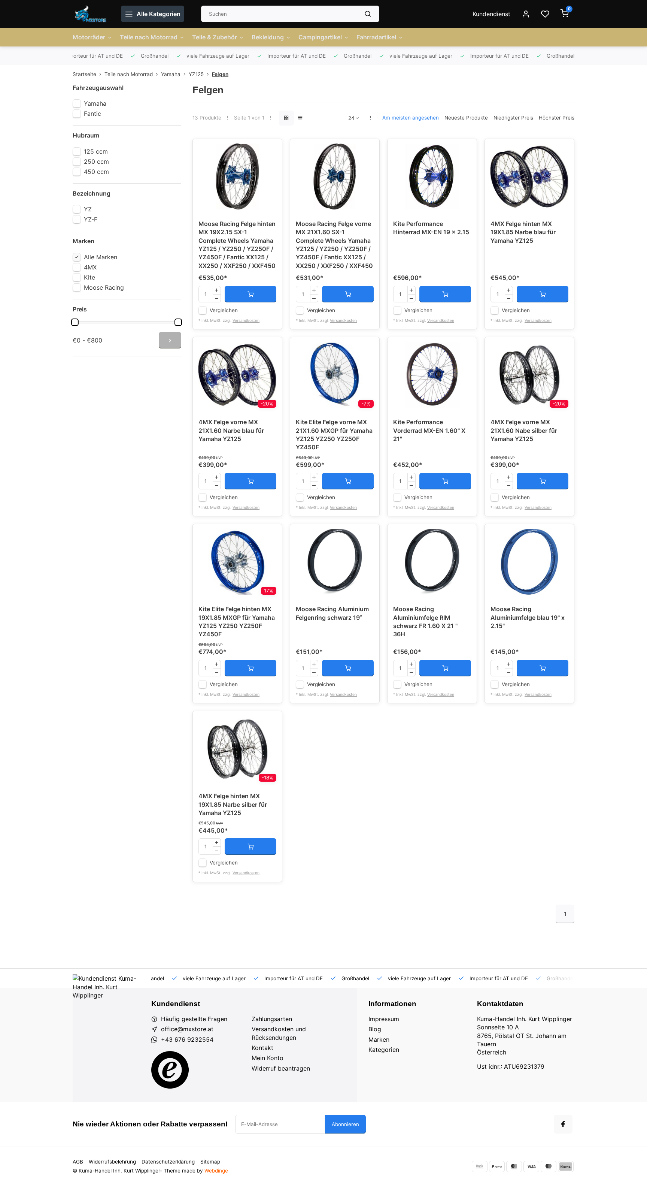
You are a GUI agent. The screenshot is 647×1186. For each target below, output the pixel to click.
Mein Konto (267, 1058)
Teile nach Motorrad (148, 37)
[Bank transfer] (479, 1166)
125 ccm (96, 151)
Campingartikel (320, 37)
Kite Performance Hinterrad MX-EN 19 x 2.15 (431, 228)
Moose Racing (104, 287)
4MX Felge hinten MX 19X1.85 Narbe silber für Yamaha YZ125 (232, 804)
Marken (378, 1039)
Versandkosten (246, 320)
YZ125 (196, 74)
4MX (90, 267)
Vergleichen (224, 310)
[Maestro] (548, 1166)
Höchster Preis (556, 118)
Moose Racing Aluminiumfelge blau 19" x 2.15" (527, 617)
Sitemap (210, 1162)
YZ (88, 209)
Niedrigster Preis (513, 118)
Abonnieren (345, 1124)
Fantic (92, 113)
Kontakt (262, 1047)
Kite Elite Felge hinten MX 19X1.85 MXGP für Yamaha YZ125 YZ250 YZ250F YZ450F (236, 621)
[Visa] (531, 1166)
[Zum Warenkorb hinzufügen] (250, 294)
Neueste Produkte (466, 118)
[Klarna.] (566, 1166)
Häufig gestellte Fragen (194, 1019)
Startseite (84, 74)
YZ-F (90, 219)
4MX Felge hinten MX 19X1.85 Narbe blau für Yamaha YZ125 (523, 232)
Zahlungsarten (272, 1019)
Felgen (220, 74)
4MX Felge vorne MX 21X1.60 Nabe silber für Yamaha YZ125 (523, 430)
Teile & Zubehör (214, 37)
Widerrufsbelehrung (112, 1162)
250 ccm (96, 161)
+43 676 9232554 (187, 1039)
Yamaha (170, 74)
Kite (89, 277)
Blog (374, 1029)
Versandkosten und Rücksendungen (279, 1033)
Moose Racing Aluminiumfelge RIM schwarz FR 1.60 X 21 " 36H (425, 621)
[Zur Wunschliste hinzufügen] (270, 150)
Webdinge (216, 1171)
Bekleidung (268, 37)
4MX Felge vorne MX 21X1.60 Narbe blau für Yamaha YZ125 (231, 430)
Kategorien (383, 1049)
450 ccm (96, 171)
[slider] (75, 322)
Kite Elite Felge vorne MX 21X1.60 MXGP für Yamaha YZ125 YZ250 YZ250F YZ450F (334, 434)
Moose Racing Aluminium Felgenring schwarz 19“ (332, 613)
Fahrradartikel (376, 37)
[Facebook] (563, 1124)
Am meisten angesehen (410, 118)
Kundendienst (491, 14)
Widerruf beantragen (281, 1068)
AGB (78, 1162)
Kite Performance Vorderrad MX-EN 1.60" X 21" (429, 430)
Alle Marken (100, 257)
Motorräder (89, 37)
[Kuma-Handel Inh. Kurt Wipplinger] (91, 14)
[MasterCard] (514, 1166)
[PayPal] (497, 1166)
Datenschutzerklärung (168, 1162)
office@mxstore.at (187, 1029)
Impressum (383, 1019)
